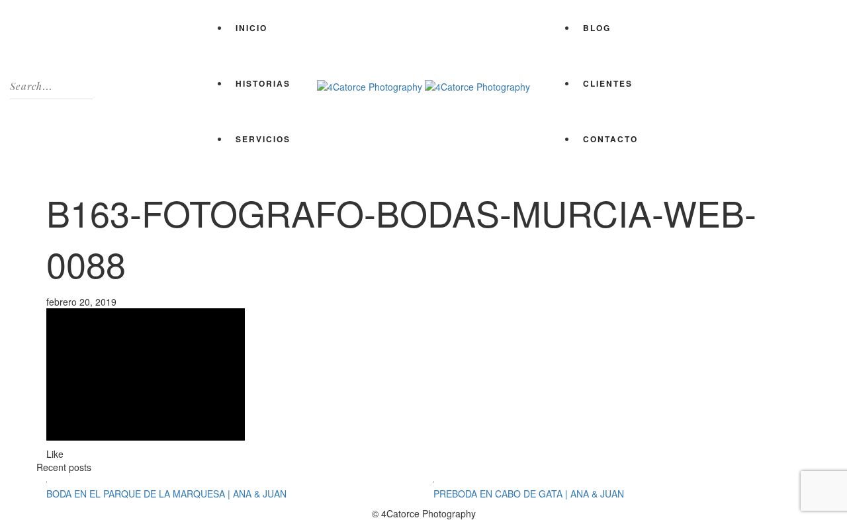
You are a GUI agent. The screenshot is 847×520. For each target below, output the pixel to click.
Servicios (263, 139)
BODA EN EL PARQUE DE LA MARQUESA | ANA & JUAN (166, 493)
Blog (597, 28)
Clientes (608, 83)
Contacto (610, 139)
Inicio (251, 28)
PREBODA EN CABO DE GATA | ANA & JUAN (528, 493)
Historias (263, 83)
